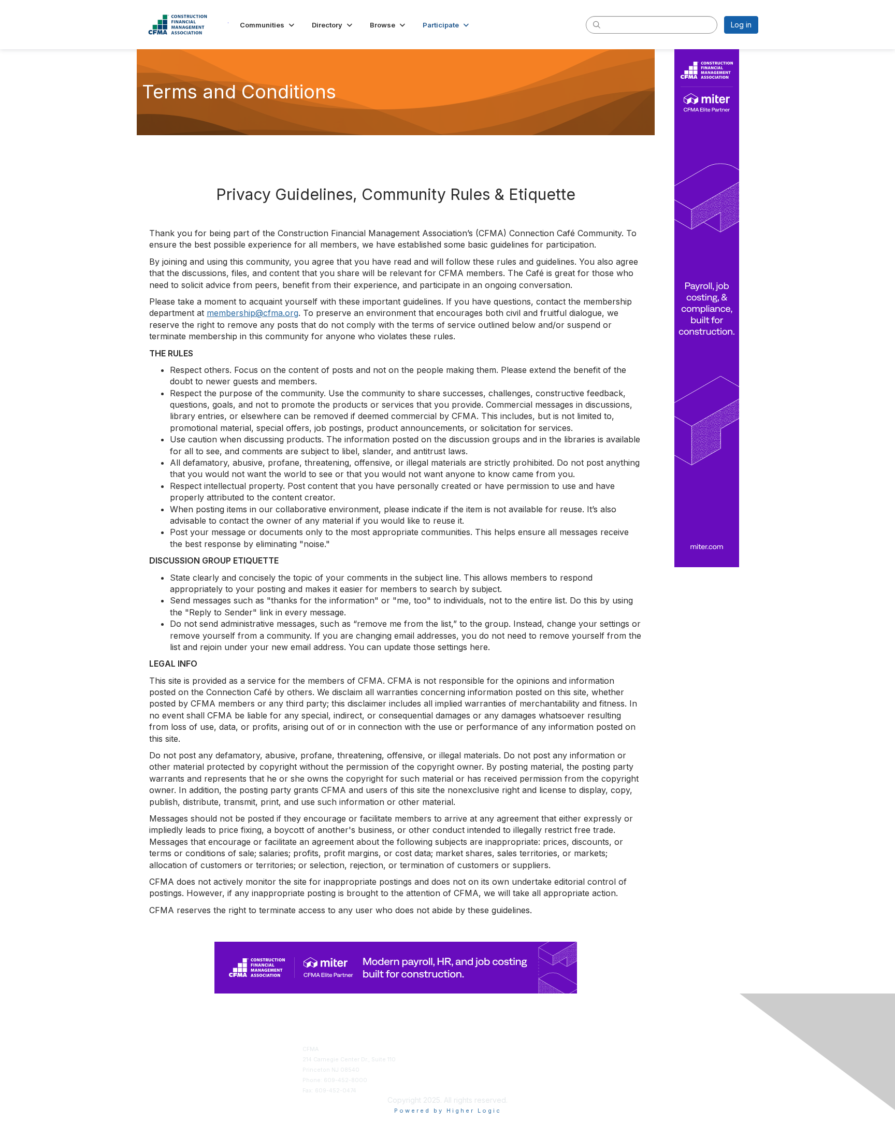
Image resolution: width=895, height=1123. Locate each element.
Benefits (463, 1059)
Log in (741, 24)
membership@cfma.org (252, 313)
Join (458, 1049)
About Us (614, 1049)
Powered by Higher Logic (447, 1110)
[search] (597, 24)
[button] (268, 25)
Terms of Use (619, 1059)
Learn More (467, 1070)
